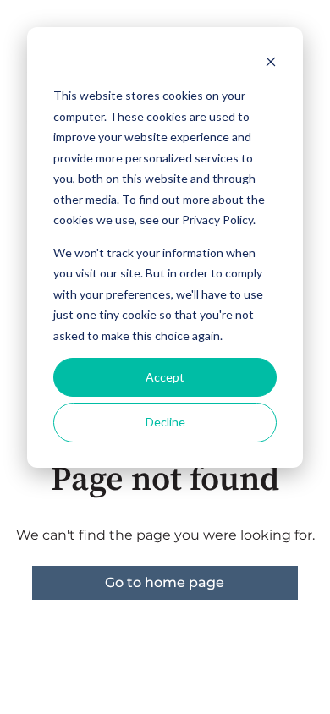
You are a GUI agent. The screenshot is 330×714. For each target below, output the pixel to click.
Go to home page (164, 582)
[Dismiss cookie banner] (271, 63)
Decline (165, 422)
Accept (165, 377)
